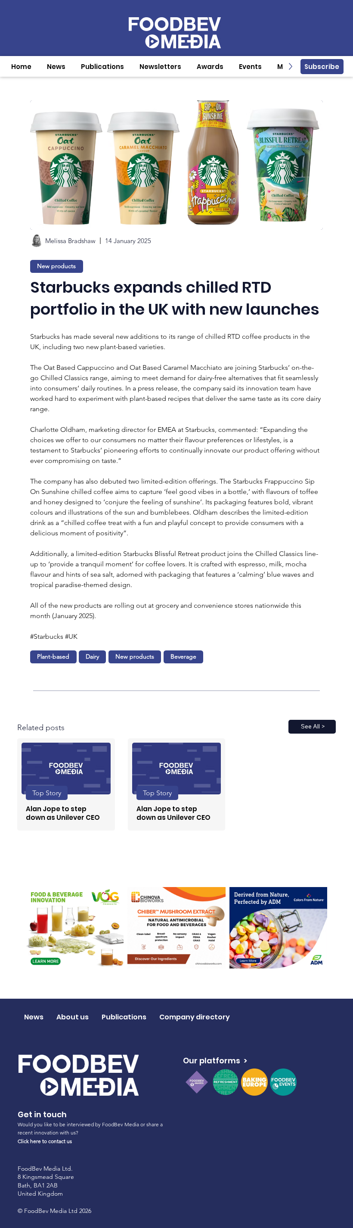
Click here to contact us (45, 1141)
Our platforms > (215, 1060)
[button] (56, 66)
